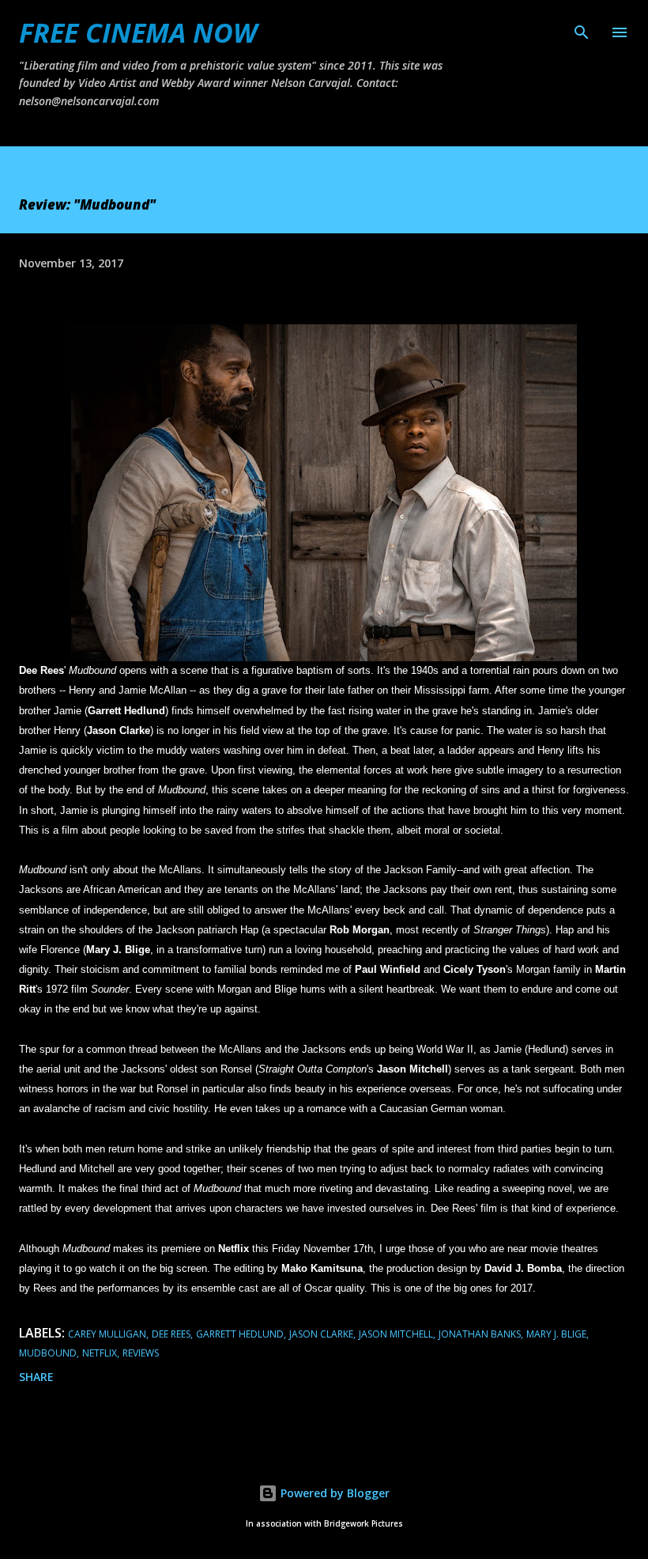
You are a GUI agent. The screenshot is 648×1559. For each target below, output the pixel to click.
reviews (140, 1353)
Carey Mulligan (107, 1334)
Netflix (99, 1353)
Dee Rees (171, 1334)
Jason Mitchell (396, 1334)
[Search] (581, 28)
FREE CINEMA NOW (138, 32)
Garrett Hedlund (240, 1334)
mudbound (48, 1353)
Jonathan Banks (480, 1334)
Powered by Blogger (333, 1492)
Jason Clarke (321, 1334)
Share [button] (36, 1376)
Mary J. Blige (556, 1334)
